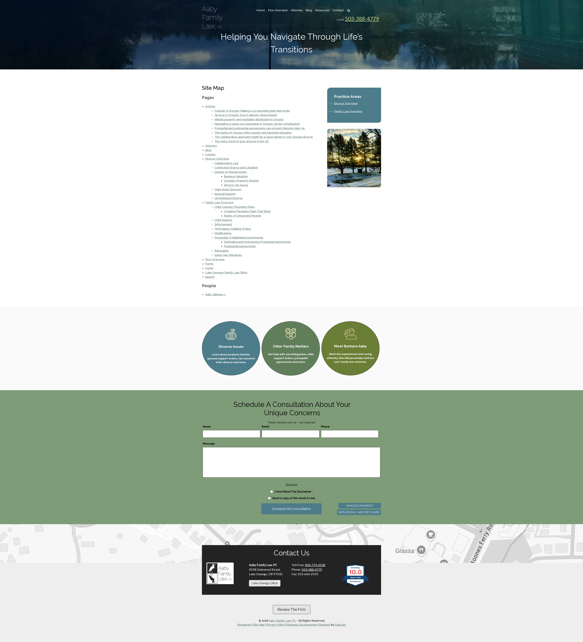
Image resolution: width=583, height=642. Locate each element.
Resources (322, 10)
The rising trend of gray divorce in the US (242, 141)
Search (209, 277)
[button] (580, 627)
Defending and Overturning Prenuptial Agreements (257, 241)
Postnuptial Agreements (240, 246)
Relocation (222, 250)
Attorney (297, 10)
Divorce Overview (217, 158)
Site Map (259, 624)
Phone (325, 426)
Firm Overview (278, 10)
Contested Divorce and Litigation (236, 167)
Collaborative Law (227, 163)
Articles (210, 106)
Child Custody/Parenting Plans (235, 207)
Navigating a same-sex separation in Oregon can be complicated (257, 123)
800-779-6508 (315, 565)
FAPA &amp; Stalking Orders (233, 228)
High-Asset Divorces (228, 189)
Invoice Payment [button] (359, 505)
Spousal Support (225, 193)
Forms (209, 263)
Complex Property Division (241, 180)
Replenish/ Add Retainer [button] (359, 512)
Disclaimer (291, 484)
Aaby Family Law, (212, 17)
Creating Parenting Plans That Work (247, 211)
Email (266, 426)
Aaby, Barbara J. (215, 294)
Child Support (223, 220)
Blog (309, 10)
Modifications (223, 233)
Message (209, 443)
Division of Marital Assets (231, 172)
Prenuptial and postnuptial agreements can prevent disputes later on (260, 128)
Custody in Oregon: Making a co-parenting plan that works (252, 110)
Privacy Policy (276, 624)
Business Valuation (236, 176)
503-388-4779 (362, 18)
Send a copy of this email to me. (293, 498)
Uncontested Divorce (228, 198)
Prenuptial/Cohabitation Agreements (239, 237)
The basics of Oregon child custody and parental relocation (253, 132)
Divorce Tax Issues (236, 185)
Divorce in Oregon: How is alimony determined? (246, 115)
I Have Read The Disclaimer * (293, 491)
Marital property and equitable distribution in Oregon (249, 119)
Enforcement (223, 224)
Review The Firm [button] (292, 609)
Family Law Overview (219, 202)
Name (207, 426)
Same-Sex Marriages (228, 255)
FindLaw (340, 624)
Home (260, 10)
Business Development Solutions (308, 624)
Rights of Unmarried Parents (242, 215)
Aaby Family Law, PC (282, 620)
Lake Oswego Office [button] (265, 583)
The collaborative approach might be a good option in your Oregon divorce (264, 137)
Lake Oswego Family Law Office (226, 272)
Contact (338, 10)
